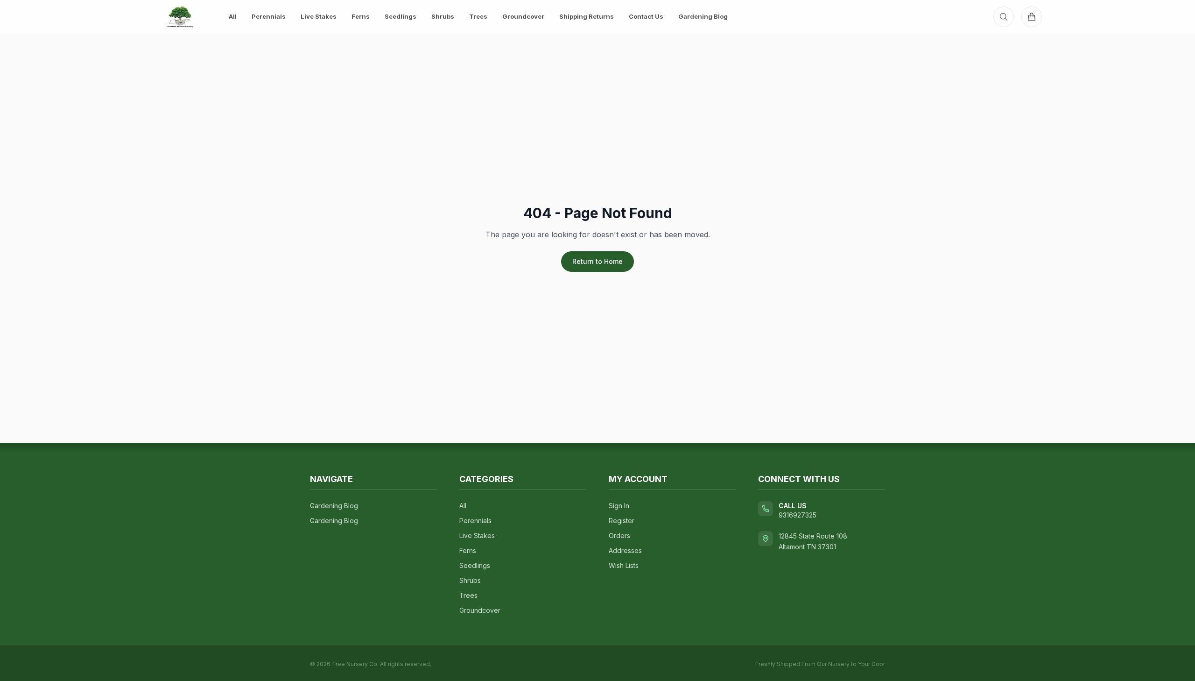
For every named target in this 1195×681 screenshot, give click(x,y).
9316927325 (797, 515)
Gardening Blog (703, 16)
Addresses (625, 550)
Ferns (360, 16)
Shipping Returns (586, 16)
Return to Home (597, 261)
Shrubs (442, 16)
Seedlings (400, 16)
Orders (619, 535)
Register (621, 521)
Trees (478, 16)
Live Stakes (319, 16)
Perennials (269, 16)
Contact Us (646, 16)
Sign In (619, 506)
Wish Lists (624, 565)
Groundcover (523, 16)
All (233, 16)
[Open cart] (1031, 17)
